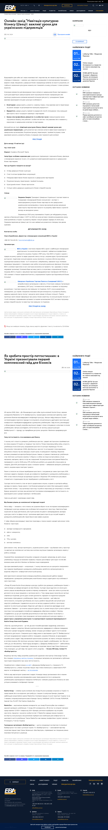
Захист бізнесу (35, 11)
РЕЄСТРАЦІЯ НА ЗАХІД (37, 306)
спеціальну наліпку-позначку (23, 658)
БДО (32, 14)
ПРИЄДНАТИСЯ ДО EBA (50, 5)
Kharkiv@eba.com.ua (88, 794)
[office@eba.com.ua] (39, 5)
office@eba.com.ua (37, 807)
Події (44, 11)
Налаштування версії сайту (94, 1)
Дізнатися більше (60, 827)
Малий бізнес (62, 11)
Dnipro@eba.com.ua (37, 819)
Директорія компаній (23, 14)
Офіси (71, 11)
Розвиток (52, 11)
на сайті (29, 665)
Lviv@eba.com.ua (62, 799)
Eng (97, 5)
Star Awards (99, 11)
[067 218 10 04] (34, 5)
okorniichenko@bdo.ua (26, 240)
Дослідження (81, 11)
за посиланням (33, 670)
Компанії (67, 5)
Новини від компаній (10, 14)
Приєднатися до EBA (68, 784)
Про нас (23, 11)
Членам (90, 11)
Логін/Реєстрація (82, 5)
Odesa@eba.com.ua (62, 819)
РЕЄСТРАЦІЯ (37, 139)
